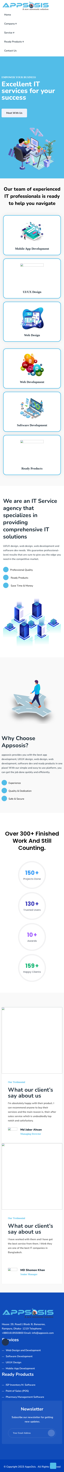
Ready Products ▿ (14, 41)
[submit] (51, 1433)
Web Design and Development (23, 1350)
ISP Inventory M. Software (20, 1385)
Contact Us (10, 50)
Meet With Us (14, 113)
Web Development (32, 382)
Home (7, 14)
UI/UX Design (32, 292)
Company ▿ (10, 23)
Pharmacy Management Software (25, 1397)
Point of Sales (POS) (17, 1391)
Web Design (32, 335)
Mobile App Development (32, 248)
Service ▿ (9, 32)
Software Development (32, 425)
